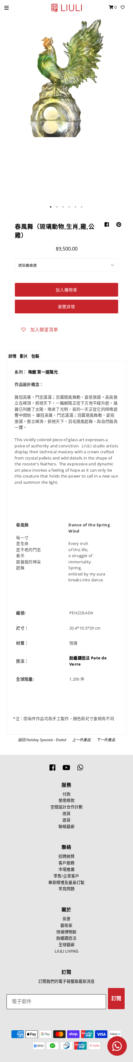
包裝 (35, 356)
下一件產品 (106, 739)
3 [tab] (63, 207)
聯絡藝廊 (66, 826)
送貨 (66, 813)
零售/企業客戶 (66, 876)
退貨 (66, 820)
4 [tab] (69, 207)
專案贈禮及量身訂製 (66, 882)
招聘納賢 (66, 856)
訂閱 (116, 998)
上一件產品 (81, 739)
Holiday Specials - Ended (46, 739)
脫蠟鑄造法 (66, 938)
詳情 (12, 356)
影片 (24, 356)
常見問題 (66, 888)
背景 (66, 918)
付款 (66, 794)
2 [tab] (57, 207)
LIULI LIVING (66, 951)
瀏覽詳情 (66, 306)
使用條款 (66, 800)
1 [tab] (51, 207)
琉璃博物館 (66, 932)
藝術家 (66, 925)
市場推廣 (66, 869)
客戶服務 (66, 863)
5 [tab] (76, 207)
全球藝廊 (66, 944)
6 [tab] (82, 207)
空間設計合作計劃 (66, 807)
